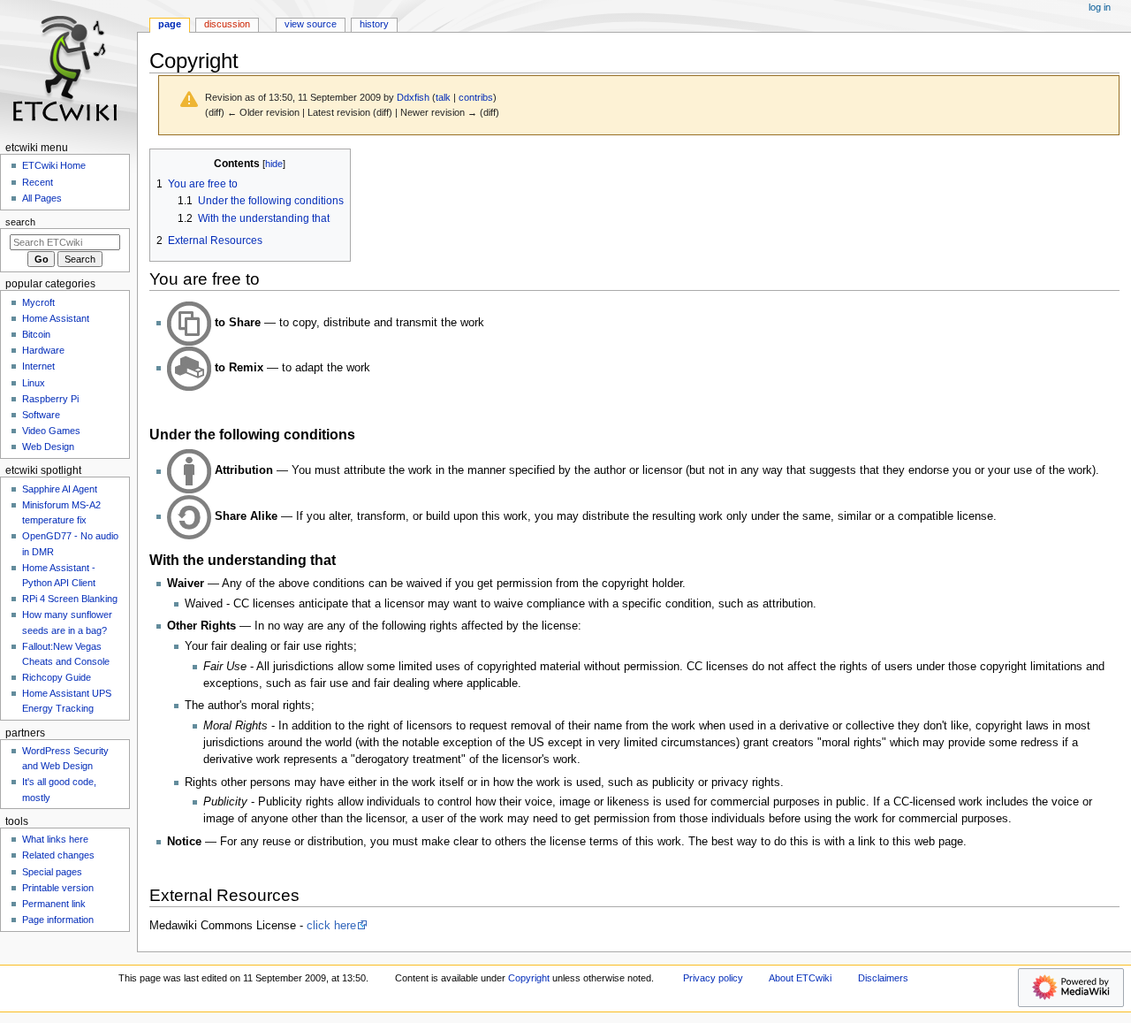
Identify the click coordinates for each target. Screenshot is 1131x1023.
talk (443, 97)
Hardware (43, 350)
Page (169, 24)
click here (331, 926)
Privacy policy (713, 978)
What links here (55, 839)
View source (311, 24)
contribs (476, 97)
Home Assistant (55, 318)
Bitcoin (36, 334)
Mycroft (38, 302)
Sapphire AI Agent (59, 489)
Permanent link (54, 903)
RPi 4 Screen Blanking (70, 598)
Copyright (529, 978)
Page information (58, 919)
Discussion (227, 24)
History (374, 24)
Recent (37, 182)
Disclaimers (883, 978)
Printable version (58, 887)
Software (41, 414)
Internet (38, 366)
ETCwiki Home (54, 165)
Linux (33, 383)
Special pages (52, 871)
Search (20, 222)
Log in (1100, 7)
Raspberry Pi (50, 398)
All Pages (42, 198)
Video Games (51, 430)
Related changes (58, 855)
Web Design (48, 446)
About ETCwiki (800, 978)
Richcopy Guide (56, 677)
